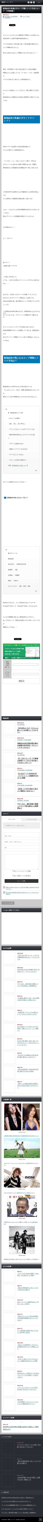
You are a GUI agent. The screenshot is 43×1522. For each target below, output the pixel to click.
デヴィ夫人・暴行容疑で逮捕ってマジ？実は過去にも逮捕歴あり (27, 806)
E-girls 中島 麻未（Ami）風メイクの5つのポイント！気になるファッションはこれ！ (28, 1043)
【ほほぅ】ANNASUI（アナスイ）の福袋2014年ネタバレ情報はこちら (28, 1347)
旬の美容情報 (14, 16)
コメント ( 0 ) (11, 819)
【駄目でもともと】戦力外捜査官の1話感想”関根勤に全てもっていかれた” (27, 1318)
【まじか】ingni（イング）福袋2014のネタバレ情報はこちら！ (19, 1192)
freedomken (7, 17)
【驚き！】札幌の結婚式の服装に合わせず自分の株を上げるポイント (27, 1085)
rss (28, 2)
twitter (31, 2)
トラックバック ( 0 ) (31, 819)
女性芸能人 (7, 16)
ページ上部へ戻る (40, 1519)
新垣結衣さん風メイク (19, 465)
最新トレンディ (12, 1519)
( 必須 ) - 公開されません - (13, 841)
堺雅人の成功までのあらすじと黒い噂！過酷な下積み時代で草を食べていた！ (22, 888)
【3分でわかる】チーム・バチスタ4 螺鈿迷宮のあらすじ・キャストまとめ (28, 957)
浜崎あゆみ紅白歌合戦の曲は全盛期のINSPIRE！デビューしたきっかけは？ (27, 745)
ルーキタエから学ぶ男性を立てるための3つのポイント (16, 1501)
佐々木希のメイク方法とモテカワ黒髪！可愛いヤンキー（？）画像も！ (27, 1028)
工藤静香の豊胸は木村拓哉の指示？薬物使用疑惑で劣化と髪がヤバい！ (21, 1135)
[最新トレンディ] (10, 2)
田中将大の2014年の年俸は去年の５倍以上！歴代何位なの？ (21, 1428)
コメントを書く (26, 16)
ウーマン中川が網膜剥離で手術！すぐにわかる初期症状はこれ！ (19, 1505)
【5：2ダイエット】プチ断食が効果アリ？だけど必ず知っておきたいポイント (27, 761)
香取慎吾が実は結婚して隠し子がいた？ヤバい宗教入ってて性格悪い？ (21, 1259)
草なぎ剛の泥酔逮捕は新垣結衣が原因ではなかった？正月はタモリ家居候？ (22, 893)
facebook (34, 2)
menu (39, 2)
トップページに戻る (8, 903)
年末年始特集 (27, 740)
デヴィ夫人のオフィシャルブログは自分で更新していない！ (18, 1509)
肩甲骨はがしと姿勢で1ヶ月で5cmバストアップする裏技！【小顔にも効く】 (28, 1375)
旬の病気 (26, 800)
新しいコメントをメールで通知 (22, 871)
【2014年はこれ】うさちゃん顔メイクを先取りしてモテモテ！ (27, 730)
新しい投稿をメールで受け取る (22, 876)
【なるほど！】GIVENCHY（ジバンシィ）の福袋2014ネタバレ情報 (27, 776)
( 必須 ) (8, 835)
